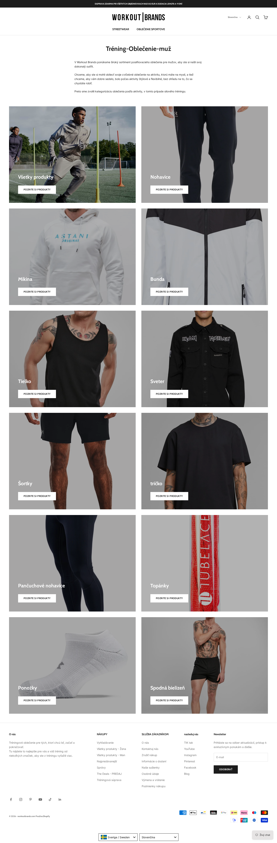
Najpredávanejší (107, 761)
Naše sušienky (151, 767)
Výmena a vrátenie (153, 780)
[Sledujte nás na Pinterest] (30, 799)
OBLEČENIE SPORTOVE (151, 29)
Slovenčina (232, 17)
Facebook (190, 767)
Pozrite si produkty (37, 189)
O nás (145, 742)
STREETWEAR (120, 29)
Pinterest (189, 761)
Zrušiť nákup (149, 755)
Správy (101, 767)
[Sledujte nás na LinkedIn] (60, 799)
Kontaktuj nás (150, 748)
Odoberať (225, 769)
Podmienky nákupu (153, 786)
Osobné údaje (150, 773)
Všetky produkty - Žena (111, 748)
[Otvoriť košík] (265, 17)
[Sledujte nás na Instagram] (21, 799)
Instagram (190, 755)
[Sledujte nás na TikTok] (50, 799)
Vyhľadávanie (105, 742)
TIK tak (188, 742)
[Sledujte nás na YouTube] (40, 799)
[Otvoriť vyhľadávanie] (257, 17)
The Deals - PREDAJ (109, 773)
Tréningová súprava (109, 780)
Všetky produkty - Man (111, 755)
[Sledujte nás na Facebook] (11, 799)
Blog (187, 773)
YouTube (189, 748)
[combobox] (118, 837)
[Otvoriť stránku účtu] (249, 17)
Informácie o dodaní (154, 761)
